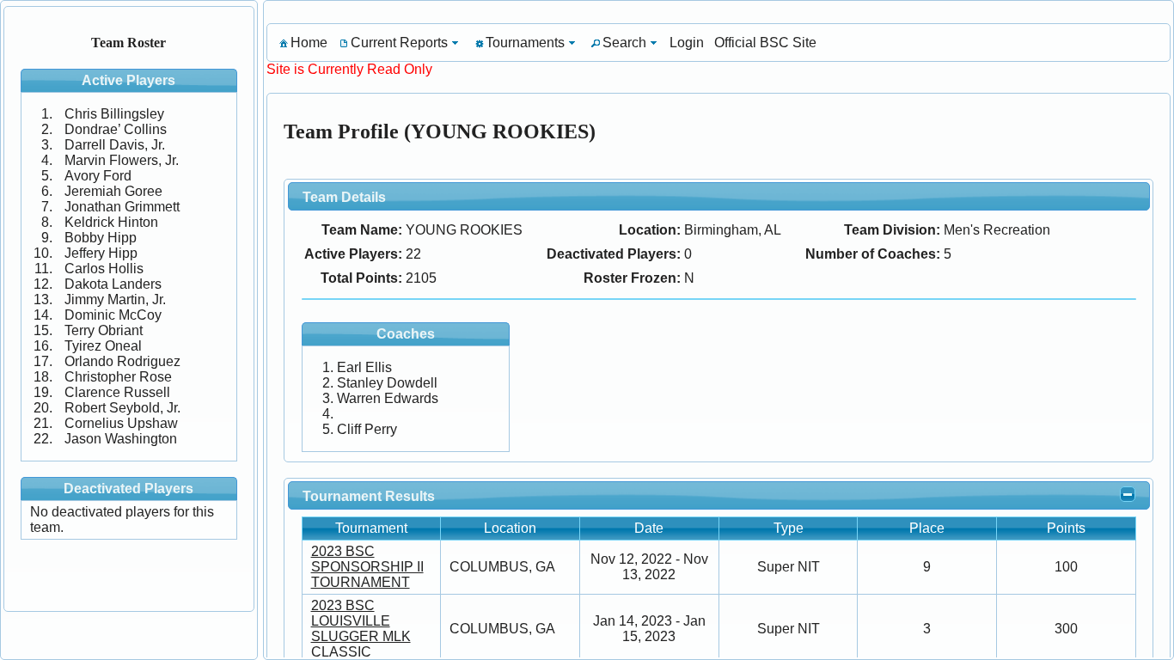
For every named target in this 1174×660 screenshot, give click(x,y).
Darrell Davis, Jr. (114, 145)
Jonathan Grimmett (122, 206)
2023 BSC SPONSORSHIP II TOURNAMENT (367, 567)
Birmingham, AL (732, 230)
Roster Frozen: (632, 278)
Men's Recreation (997, 230)
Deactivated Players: (614, 254)
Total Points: (361, 278)
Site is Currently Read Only (349, 69)
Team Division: (892, 230)
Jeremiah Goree (113, 191)
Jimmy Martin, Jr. (115, 299)
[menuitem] (302, 42)
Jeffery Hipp (101, 253)
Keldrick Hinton (111, 222)
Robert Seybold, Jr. (122, 407)
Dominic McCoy (113, 315)
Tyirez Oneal (103, 346)
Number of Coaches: (872, 254)
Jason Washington (120, 438)
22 (413, 254)
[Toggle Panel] (1127, 494)
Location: (650, 230)
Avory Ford (97, 175)
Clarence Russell (117, 392)
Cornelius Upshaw (121, 423)
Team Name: (361, 230)
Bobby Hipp (100, 237)
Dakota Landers (113, 284)
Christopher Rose (118, 377)
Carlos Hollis (104, 268)
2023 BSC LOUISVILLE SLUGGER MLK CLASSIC (361, 628)
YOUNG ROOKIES (464, 230)
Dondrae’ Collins (115, 129)
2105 (421, 278)
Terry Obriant (103, 330)
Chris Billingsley (114, 114)
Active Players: (353, 254)
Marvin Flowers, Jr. (121, 160)
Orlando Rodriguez (122, 361)
